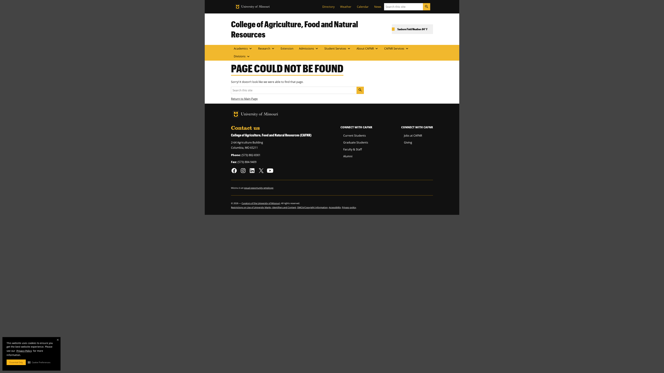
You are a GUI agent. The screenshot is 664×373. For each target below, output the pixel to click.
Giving (408, 142)
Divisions (242, 56)
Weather (345, 7)
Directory (328, 7)
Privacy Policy (24, 350)
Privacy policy (349, 207)
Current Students (354, 135)
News (377, 7)
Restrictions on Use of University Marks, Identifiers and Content (263, 207)
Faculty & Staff (352, 149)
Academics (243, 48)
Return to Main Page (244, 99)
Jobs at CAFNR (413, 135)
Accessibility (335, 207)
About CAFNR (368, 48)
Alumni (347, 156)
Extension (287, 48)
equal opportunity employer (258, 187)
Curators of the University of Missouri (261, 203)
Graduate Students (355, 142)
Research (266, 48)
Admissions (309, 48)
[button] (39, 362)
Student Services (337, 48)
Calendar (363, 7)
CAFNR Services (396, 48)
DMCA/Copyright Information (312, 207)
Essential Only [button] (16, 362)
